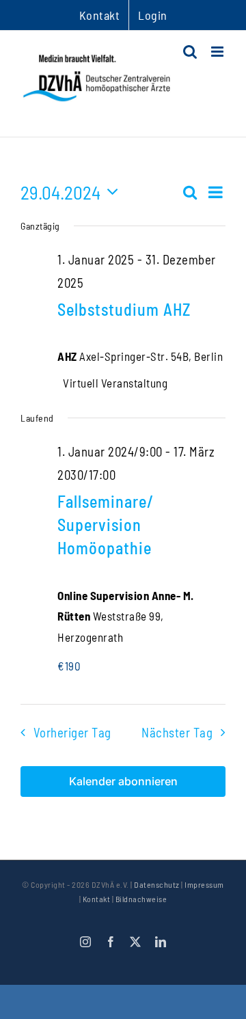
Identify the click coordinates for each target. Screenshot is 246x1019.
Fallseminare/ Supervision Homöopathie (105, 524)
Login (152, 15)
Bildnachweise (141, 898)
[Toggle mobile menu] (218, 51)
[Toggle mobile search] (190, 51)
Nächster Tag (177, 732)
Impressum (204, 884)
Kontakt (97, 898)
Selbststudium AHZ (124, 309)
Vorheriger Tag (72, 732)
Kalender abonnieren (123, 781)
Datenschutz (157, 884)
